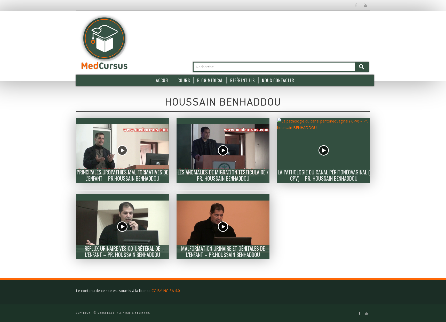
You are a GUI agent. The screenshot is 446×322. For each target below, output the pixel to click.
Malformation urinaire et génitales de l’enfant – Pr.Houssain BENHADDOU (223, 251)
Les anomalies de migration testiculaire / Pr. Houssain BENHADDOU (223, 175)
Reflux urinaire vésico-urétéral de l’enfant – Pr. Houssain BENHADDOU (122, 251)
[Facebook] (356, 5)
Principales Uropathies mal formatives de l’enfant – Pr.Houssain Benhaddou (122, 175)
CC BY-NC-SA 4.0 (166, 290)
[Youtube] (365, 5)
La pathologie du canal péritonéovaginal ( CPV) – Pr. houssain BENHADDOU (324, 175)
